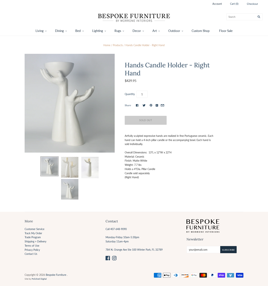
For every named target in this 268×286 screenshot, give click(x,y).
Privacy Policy (32, 249)
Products (118, 45)
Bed (78, 31)
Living (40, 31)
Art (154, 31)
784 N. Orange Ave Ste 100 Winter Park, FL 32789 (134, 249)
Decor (137, 31)
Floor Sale (226, 31)
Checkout (252, 3)
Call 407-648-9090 (116, 229)
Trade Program (33, 237)
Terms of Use (32, 245)
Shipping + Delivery (35, 241)
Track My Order (33, 233)
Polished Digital (39, 278)
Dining (59, 31)
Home (106, 45)
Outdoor (174, 31)
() (234, 3)
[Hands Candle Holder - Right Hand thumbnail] (49, 166)
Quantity (130, 94)
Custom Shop (201, 31)
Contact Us (31, 253)
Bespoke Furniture (56, 274)
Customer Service (34, 229)
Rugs (117, 31)
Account (217, 3)
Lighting (97, 31)
